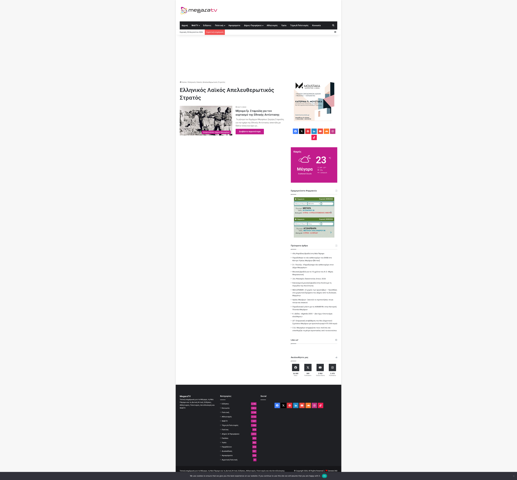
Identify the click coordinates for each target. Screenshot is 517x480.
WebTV (195, 25)
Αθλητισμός (272, 25)
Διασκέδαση (227, 451)
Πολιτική (219, 25)
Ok (324, 476)
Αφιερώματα (234, 25)
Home (183, 82)
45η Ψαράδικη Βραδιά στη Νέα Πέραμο (308, 253)
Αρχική (185, 25)
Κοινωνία (316, 25)
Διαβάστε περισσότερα (250, 131)
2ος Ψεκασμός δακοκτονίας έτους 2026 (309, 279)
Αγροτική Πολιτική (229, 460)
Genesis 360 (332, 471)
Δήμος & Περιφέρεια (230, 434)
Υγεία (283, 25)
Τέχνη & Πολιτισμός (299, 25)
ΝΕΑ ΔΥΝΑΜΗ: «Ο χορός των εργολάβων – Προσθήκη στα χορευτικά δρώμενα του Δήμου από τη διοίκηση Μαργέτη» (314, 293)
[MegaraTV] (200, 10)
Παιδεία (225, 438)
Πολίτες (225, 429)
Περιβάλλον (227, 447)
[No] (513, 476)
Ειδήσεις (207, 25)
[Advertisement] (258, 58)
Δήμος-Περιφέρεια (252, 25)
